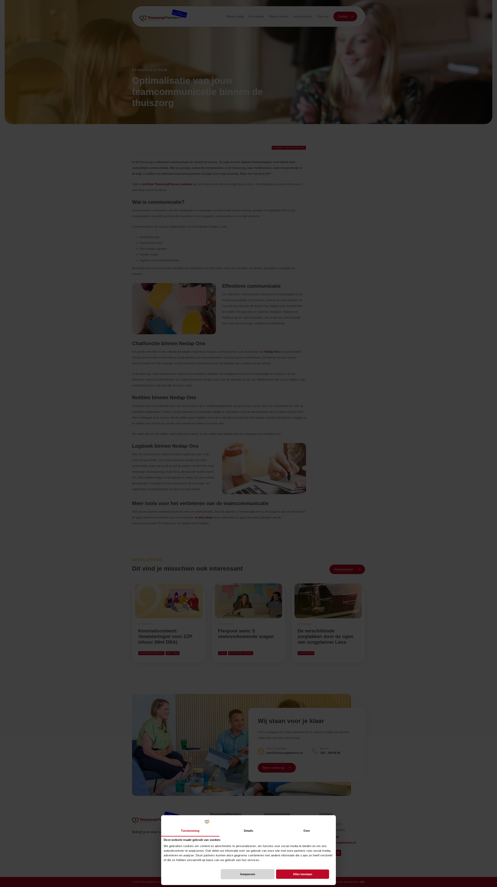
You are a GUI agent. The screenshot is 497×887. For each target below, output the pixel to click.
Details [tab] (248, 830)
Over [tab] (306, 830)
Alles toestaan (302, 874)
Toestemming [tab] (190, 830)
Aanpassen (247, 874)
